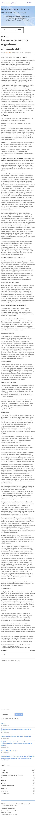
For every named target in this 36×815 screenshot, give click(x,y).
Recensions (4, 772)
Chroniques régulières (7, 785)
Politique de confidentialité (8, 808)
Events (3, 783)
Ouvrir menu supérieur (9, 3)
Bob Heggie (8, 52)
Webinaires (4, 791)
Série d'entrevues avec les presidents (11, 775)
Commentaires (5, 778)
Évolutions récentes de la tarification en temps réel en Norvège (16, 730)
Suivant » (32, 650)
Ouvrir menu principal (10, 30)
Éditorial (3, 724)
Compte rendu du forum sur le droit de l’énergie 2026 (16, 736)
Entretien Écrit (5, 793)
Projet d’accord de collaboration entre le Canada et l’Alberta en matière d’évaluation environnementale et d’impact (16, 743)
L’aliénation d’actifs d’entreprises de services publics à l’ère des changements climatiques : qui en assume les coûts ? (18, 757)
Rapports (4, 788)
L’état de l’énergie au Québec (9, 751)
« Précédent (4, 650)
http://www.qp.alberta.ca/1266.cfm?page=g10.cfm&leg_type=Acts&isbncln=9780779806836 (15, 646)
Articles (4, 37)
